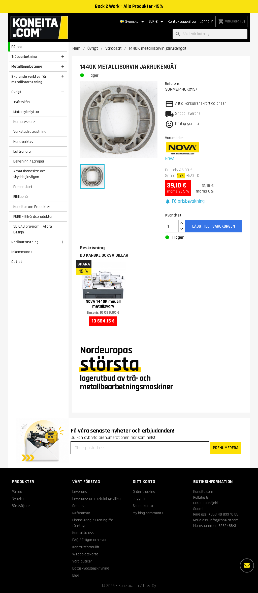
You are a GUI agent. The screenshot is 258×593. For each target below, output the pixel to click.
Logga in (206, 21)
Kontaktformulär (85, 547)
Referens (172, 83)
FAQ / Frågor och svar (89, 539)
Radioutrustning (25, 242)
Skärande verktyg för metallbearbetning (28, 79)
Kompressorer (24, 121)
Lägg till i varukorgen (213, 226)
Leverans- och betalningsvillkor (97, 498)
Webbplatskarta (85, 554)
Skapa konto (143, 505)
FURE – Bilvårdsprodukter (33, 216)
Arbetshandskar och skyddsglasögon (29, 174)
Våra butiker (82, 561)
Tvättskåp (21, 101)
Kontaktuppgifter (182, 21)
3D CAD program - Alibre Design (32, 229)
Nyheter (18, 498)
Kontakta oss (83, 532)
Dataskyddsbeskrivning (90, 568)
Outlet (16, 261)
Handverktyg (23, 141)
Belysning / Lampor (28, 161)
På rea (16, 46)
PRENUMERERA (226, 448)
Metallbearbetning (26, 66)
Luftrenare (22, 151)
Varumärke (174, 137)
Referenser (81, 513)
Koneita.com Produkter (31, 206)
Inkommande (22, 251)
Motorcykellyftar (26, 111)
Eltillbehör (21, 196)
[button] (185, 201)
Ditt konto (144, 481)
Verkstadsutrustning (29, 131)
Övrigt (16, 91)
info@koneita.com (224, 520)
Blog (75, 575)
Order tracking (144, 491)
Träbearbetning (24, 56)
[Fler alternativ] (247, 565)
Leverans (79, 491)
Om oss (78, 505)
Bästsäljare (21, 505)
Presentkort (23, 186)
